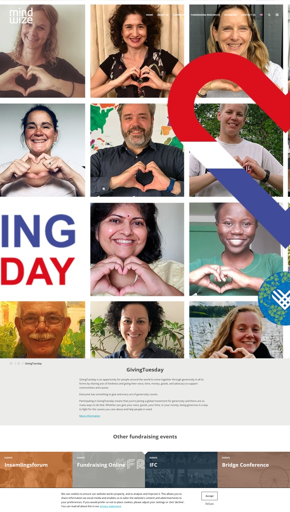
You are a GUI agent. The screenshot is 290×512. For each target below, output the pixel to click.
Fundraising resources (205, 14)
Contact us (248, 14)
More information (89, 416)
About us (163, 14)
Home (149, 14)
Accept (210, 496)
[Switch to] (261, 15)
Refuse (209, 503)
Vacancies (230, 14)
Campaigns (179, 14)
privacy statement (110, 506)
